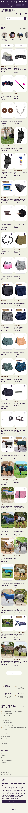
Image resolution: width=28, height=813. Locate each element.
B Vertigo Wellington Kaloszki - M (6, 68)
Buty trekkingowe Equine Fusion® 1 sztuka (7, 147)
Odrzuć (14, 809)
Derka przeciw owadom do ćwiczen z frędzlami (20, 609)
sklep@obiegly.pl (7, 720)
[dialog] (14, 795)
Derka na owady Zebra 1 (20, 557)
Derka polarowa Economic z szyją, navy (7, 609)
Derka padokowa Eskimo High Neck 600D (7, 584)
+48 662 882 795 (7, 717)
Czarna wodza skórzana (20, 403)
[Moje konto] (16, 14)
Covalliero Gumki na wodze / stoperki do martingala (6, 226)
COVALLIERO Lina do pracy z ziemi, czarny (19, 225)
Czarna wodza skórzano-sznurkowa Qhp (20, 430)
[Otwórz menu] (3, 18)
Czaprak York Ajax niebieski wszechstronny (5, 405)
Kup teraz (13, 6)
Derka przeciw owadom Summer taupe (7, 661)
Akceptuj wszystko (14, 801)
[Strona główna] (2, 24)
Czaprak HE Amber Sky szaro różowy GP (6, 277)
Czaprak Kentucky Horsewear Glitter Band (7, 302)
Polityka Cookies (15, 798)
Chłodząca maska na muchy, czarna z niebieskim (6, 174)
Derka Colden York (18, 481)
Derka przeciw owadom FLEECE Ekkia (7, 635)
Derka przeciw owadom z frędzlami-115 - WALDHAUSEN (20, 662)
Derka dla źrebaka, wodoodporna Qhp (19, 506)
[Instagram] (25, 706)
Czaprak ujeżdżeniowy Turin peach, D (19, 353)
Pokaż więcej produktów (14, 673)
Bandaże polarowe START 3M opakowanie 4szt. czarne (20, 69)
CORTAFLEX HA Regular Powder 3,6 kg (7, 199)
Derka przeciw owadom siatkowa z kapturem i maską (20, 636)
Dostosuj (14, 805)
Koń (5, 24)
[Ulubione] (21, 14)
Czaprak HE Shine (18, 276)
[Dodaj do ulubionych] (11, 50)
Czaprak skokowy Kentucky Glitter (18, 328)
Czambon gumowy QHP (7, 251)
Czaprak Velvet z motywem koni (18, 378)
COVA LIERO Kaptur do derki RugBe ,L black (19, 199)
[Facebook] (22, 706)
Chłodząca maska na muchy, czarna (19, 147)
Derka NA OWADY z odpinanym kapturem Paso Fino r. (6, 558)
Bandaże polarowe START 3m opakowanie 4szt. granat (6, 96)
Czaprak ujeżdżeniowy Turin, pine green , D (6, 378)
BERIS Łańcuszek (18, 121)
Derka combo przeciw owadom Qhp (6, 506)
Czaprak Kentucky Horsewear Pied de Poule (7, 328)
